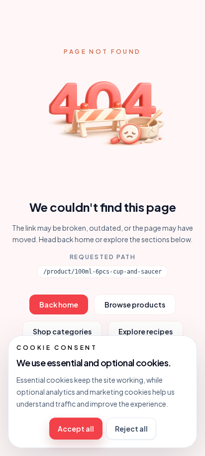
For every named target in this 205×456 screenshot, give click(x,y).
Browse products (134, 304)
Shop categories (62, 331)
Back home (58, 304)
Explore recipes (145, 331)
